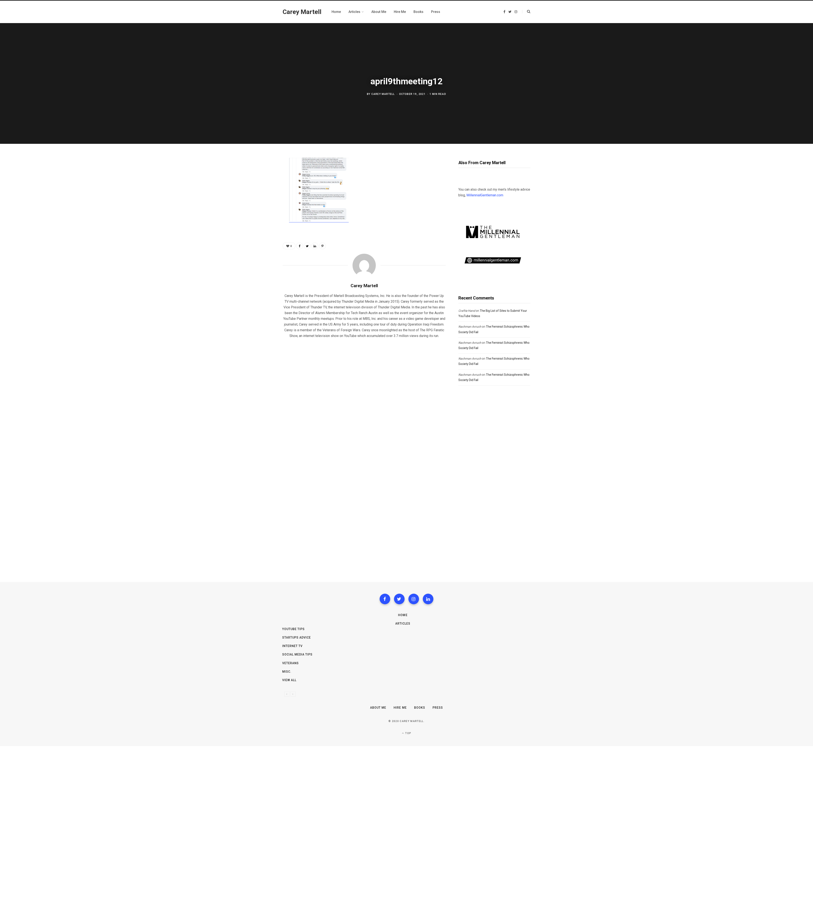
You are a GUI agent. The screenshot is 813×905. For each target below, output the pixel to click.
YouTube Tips (293, 629)
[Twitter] (399, 599)
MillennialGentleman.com (484, 195)
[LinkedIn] (314, 246)
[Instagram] (413, 599)
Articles (402, 623)
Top (407, 733)
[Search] (526, 11)
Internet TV (292, 646)
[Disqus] (364, 396)
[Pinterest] (261, 195)
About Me (378, 707)
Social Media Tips (297, 654)
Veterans (290, 663)
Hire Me (400, 707)
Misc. (286, 671)
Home (402, 615)
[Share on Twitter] (261, 184)
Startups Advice (296, 637)
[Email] (261, 207)
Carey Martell (383, 94)
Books (419, 707)
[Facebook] (385, 599)
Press (438, 707)
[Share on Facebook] (261, 173)
